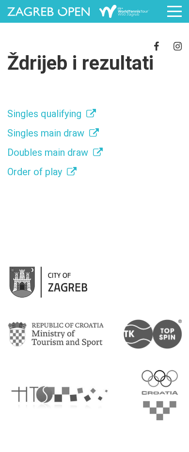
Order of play (34, 172)
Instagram (177, 46)
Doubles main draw (47, 152)
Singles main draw (45, 133)
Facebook (156, 46)
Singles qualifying (44, 114)
